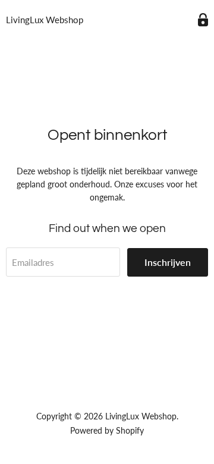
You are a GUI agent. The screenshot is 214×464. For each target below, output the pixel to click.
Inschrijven (167, 262)
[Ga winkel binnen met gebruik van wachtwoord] (203, 20)
